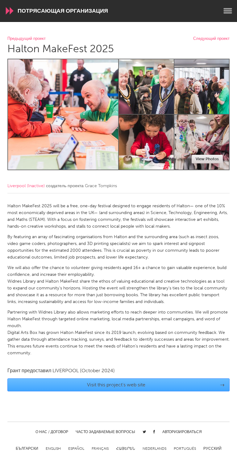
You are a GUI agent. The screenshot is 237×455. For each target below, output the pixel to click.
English (53, 448)
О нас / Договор (51, 432)
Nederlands (154, 448)
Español (76, 448)
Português (185, 448)
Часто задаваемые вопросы (105, 432)
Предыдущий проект (26, 39)
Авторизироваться (182, 432)
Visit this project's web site (156, 385)
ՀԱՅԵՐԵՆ (125, 448)
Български (27, 448)
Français (100, 448)
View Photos (207, 159)
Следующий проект (211, 39)
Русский (212, 448)
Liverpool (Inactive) (26, 185)
